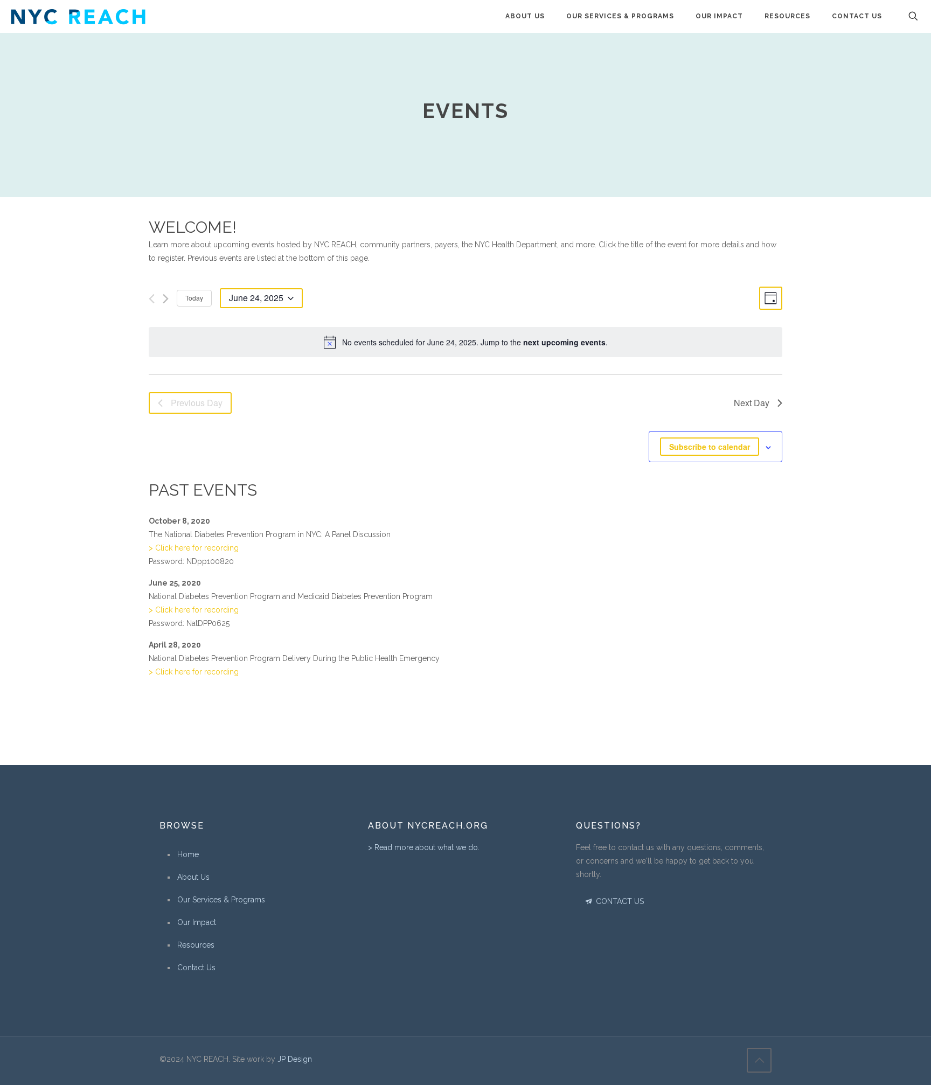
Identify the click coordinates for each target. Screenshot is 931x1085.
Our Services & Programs (221, 899)
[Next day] (166, 299)
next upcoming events (564, 342)
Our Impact (196, 922)
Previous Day (197, 403)
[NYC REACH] (78, 16)
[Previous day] (152, 299)
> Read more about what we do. (424, 847)
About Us (193, 877)
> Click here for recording (194, 548)
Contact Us (196, 967)
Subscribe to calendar (709, 446)
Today (194, 297)
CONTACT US (619, 901)
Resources (195, 945)
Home (188, 854)
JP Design (294, 1059)
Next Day (751, 403)
